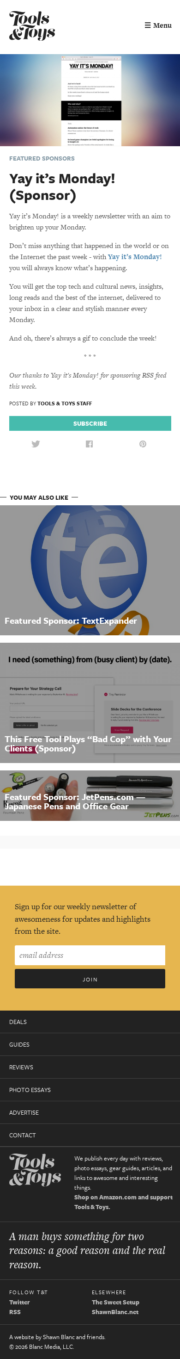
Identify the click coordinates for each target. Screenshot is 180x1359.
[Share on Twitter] (35, 444)
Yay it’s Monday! (135, 256)
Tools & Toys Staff (64, 403)
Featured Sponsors (42, 158)
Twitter (19, 1302)
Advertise (24, 1112)
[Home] (32, 27)
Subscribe (90, 423)
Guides (19, 1044)
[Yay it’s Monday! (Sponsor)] (90, 99)
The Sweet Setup (115, 1302)
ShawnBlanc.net (115, 1311)
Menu (158, 25)
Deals (18, 1021)
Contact (22, 1135)
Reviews (21, 1067)
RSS (15, 1311)
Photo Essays (30, 1089)
